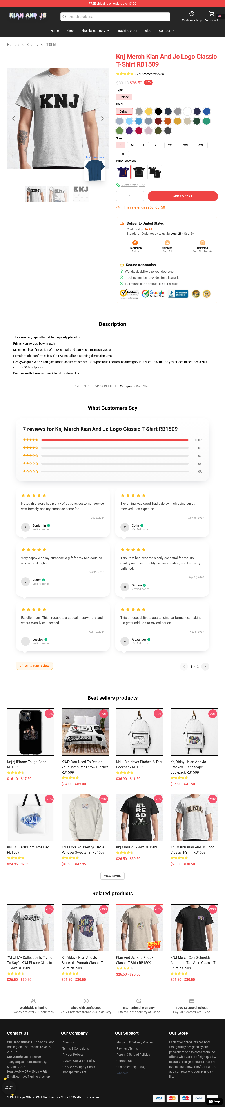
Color (119, 104)
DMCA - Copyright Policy (78, 1060)
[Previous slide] (13, 118)
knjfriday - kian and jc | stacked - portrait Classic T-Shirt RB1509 (83, 962)
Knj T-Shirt (48, 45)
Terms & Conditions (75, 1048)
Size (119, 138)
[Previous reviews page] (184, 667)
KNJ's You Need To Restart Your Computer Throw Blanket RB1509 (85, 767)
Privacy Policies (72, 1054)
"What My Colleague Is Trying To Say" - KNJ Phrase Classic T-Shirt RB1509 (29, 962)
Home (11, 45)
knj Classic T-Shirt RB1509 (136, 847)
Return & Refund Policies (133, 1054)
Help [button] (217, 1101)
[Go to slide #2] (58, 194)
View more (112, 875)
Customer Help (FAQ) (130, 1067)
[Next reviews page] (205, 667)
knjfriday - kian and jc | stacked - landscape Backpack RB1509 (189, 767)
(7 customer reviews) (149, 74)
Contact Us (124, 1060)
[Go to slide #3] (80, 194)
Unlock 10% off (9, 1087)
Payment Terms (127, 1048)
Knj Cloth (28, 45)
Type (119, 90)
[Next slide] (102, 118)
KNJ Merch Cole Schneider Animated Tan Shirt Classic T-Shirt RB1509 (193, 962)
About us (68, 1042)
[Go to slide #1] (35, 194)
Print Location (126, 161)
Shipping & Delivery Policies (134, 1042)
